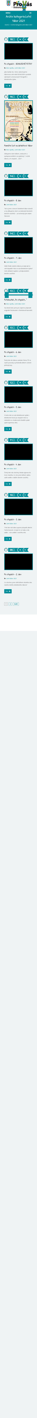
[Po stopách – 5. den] (25, 383)
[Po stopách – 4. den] (25, 440)
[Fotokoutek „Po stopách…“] (25, 291)
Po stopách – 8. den (12, 200)
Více (7, 86)
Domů (7, 25)
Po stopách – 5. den (12, 407)
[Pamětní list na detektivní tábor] (25, 97)
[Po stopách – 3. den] (25, 495)
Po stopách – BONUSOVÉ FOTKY (18, 63)
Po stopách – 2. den (12, 574)
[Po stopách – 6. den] (25, 328)
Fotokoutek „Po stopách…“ (15, 299)
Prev (7, 295)
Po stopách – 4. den (12, 464)
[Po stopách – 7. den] (25, 234)
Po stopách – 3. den (12, 519)
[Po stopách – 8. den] (25, 176)
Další (16, 604)
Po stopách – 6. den (12, 352)
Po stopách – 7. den (12, 257)
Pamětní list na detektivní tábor (18, 145)
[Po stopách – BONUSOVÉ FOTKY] (25, 39)
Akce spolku (10, 68)
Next (30, 295)
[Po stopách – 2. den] (25, 550)
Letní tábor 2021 (20, 68)
